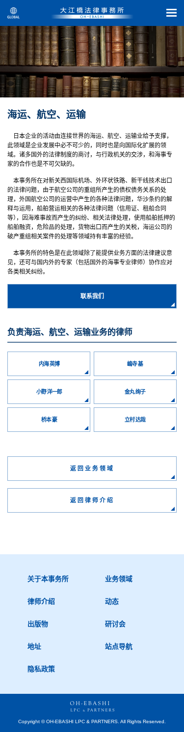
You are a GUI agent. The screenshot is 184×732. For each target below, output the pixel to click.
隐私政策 (41, 669)
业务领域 (118, 579)
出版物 (37, 624)
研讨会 (115, 624)
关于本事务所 (48, 579)
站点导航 (118, 646)
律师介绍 (41, 601)
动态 (112, 601)
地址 (34, 646)
